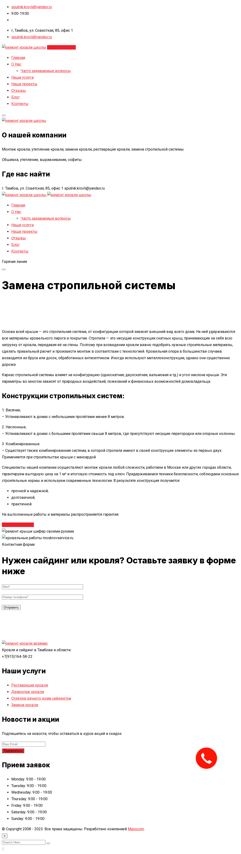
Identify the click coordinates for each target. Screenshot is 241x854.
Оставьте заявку (61, 47)
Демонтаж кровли (27, 692)
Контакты (19, 103)
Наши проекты (24, 84)
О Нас (16, 64)
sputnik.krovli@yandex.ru (31, 7)
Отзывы (18, 90)
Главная (18, 57)
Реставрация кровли (29, 685)
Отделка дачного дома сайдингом (41, 698)
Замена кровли (24, 705)
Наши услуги (22, 77)
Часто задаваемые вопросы (46, 71)
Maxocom (136, 829)
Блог (15, 97)
